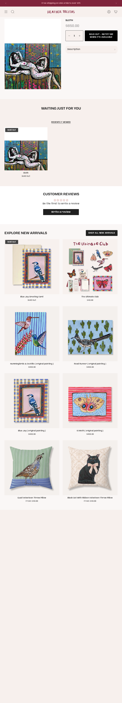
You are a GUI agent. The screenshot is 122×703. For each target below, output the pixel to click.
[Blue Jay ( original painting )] (31, 400)
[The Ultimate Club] (90, 266)
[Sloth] (25, 148)
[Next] (116, 3)
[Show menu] (6, 11)
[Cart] (115, 11)
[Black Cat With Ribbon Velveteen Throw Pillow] (90, 467)
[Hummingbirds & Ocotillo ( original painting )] (31, 333)
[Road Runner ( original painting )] (90, 333)
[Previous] (5, 3)
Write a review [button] (61, 212)
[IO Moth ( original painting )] (90, 400)
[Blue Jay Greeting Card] (31, 266)
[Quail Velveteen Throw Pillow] (31, 467)
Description (73, 49)
